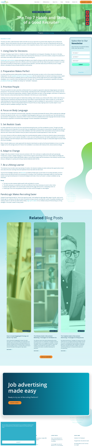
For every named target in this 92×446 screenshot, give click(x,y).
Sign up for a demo (32, 200)
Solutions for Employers (79, 438)
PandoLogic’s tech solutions (8, 60)
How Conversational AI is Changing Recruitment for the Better (57, 439)
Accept (18, 442)
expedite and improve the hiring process (22, 76)
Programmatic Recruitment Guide (81, 440)
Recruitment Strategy (48, 33)
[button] (87, 12)
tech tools (23, 172)
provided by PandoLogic (7, 81)
